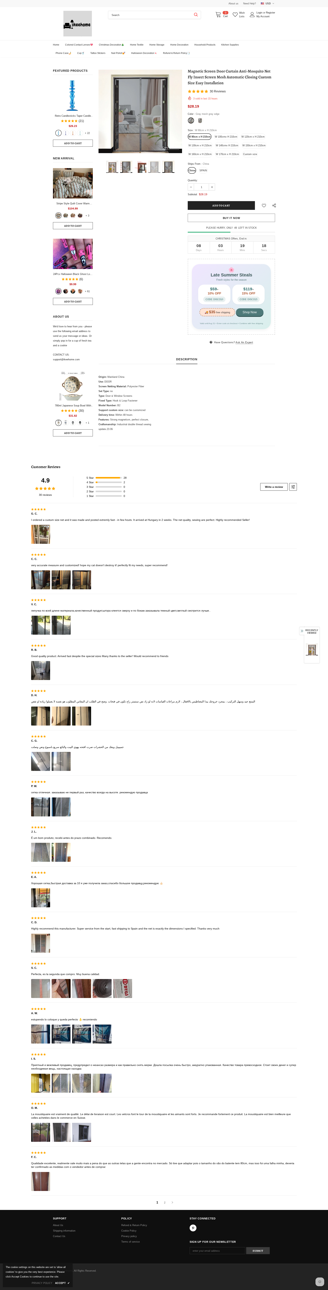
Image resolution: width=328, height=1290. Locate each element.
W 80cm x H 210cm (199, 136)
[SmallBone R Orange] (73, 133)
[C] (73, 423)
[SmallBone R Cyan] (80, 133)
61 (87, 291)
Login (259, 12)
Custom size (250, 154)
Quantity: (193, 180)
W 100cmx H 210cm (226, 136)
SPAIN (203, 170)
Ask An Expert (244, 342)
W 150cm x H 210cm (254, 145)
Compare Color (170, 147)
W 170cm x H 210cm (227, 154)
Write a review (274, 486)
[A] (58, 423)
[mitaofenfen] (73, 215)
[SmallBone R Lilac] (66, 133)
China (191, 170)
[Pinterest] (193, 1228)
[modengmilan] (66, 215)
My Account (263, 16)
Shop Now (250, 312)
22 (87, 133)
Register (270, 12)
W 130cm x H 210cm (200, 145)
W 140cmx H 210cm (227, 145)
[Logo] (77, 23)
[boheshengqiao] (58, 215)
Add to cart (73, 143)
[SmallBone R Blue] (58, 133)
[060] (80, 291)
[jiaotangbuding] (80, 215)
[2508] (73, 291)
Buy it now (231, 218)
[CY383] (66, 291)
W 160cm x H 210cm (200, 154)
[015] (58, 291)
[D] (80, 423)
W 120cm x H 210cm (253, 136)
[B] (66, 423)
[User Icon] (252, 14)
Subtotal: (193, 194)
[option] (140, 111)
